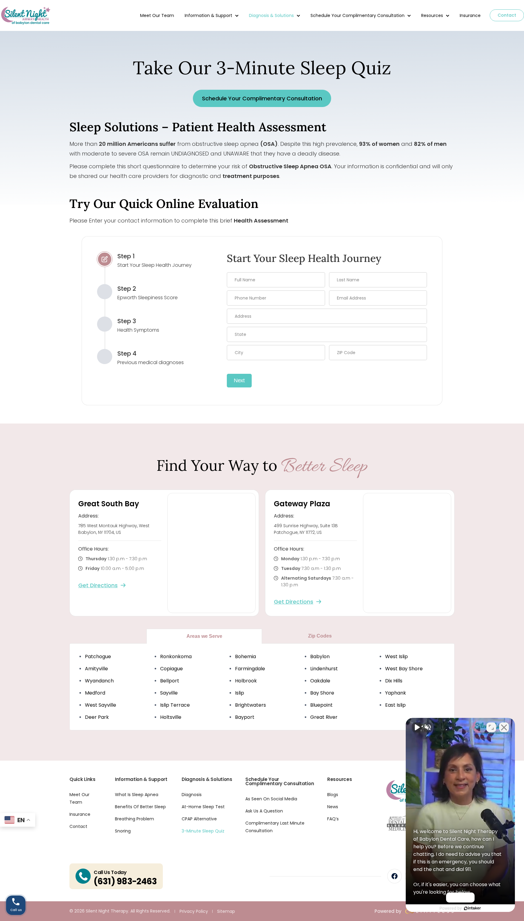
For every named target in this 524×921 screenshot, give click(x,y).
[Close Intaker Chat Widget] (504, 727)
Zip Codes (320, 635)
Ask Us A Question (264, 811)
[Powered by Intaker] (472, 908)
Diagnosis (192, 795)
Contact (507, 15)
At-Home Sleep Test (203, 807)
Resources (432, 15)
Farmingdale (250, 668)
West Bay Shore (404, 668)
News (332, 807)
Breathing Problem (134, 819)
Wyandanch (99, 680)
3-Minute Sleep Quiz (203, 831)
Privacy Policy (194, 911)
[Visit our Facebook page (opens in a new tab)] (394, 876)
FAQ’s (333, 819)
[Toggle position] (491, 727)
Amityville (96, 668)
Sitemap (226, 911)
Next (239, 380)
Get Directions (98, 585)
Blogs (332, 795)
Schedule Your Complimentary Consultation (358, 15)
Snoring (123, 831)
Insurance (470, 15)
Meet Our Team (157, 15)
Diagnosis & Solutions (271, 15)
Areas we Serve (204, 636)
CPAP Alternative (199, 819)
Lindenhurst (324, 668)
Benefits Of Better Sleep (140, 807)
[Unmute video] (417, 727)
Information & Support (208, 15)
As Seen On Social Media (271, 799)
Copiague (171, 668)
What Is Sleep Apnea (136, 795)
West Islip (396, 656)
